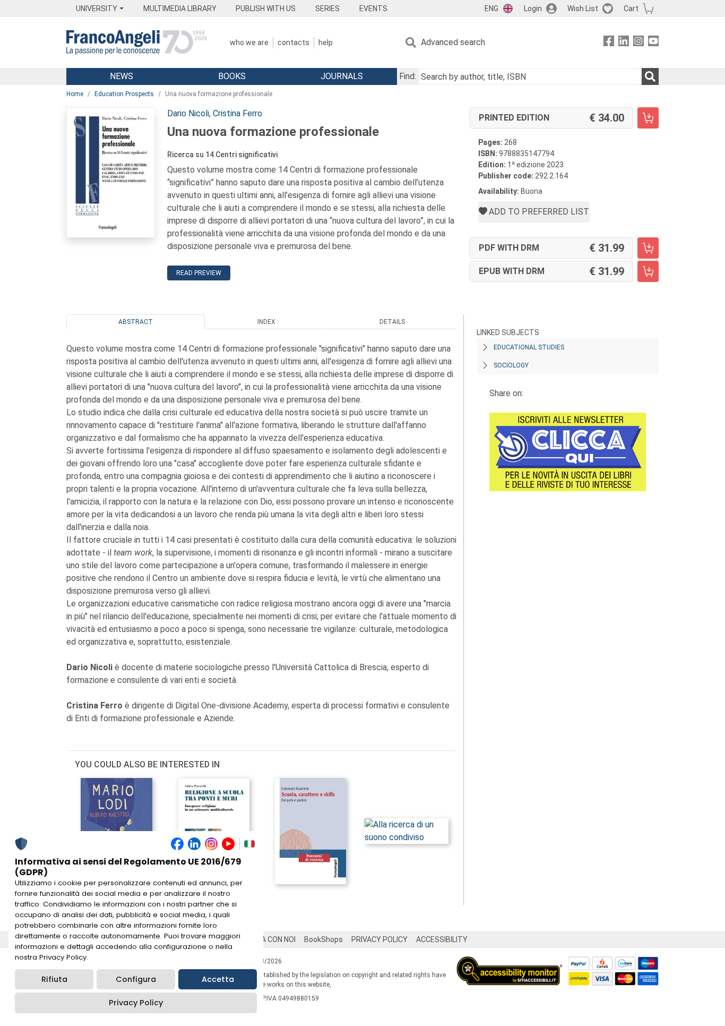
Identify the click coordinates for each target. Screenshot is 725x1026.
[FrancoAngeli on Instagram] (638, 43)
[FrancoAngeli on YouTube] (653, 43)
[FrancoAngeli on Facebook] (608, 43)
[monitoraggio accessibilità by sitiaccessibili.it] (509, 962)
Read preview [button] (198, 273)
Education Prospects (124, 94)
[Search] (650, 76)
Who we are (249, 42)
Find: (407, 76)
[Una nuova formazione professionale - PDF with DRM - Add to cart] (648, 248)
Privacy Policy (136, 1002)
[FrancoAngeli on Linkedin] (623, 43)
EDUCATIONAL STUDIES (529, 347)
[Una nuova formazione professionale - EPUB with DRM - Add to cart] (648, 271)
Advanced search (453, 42)
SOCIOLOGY (511, 365)
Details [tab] (392, 322)
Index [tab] (266, 322)
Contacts (293, 42)
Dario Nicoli (188, 113)
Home (74, 94)
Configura (136, 979)
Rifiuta (54, 979)
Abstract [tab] (135, 322)
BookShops (323, 939)
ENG (491, 8)
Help (325, 42)
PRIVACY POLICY (379, 939)
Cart (631, 8)
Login (533, 8)
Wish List (582, 8)
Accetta (218, 979)
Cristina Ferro (237, 113)
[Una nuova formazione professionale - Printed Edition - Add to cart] (648, 118)
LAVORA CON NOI (267, 939)
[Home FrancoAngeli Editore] (136, 42)
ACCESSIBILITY (442, 939)
